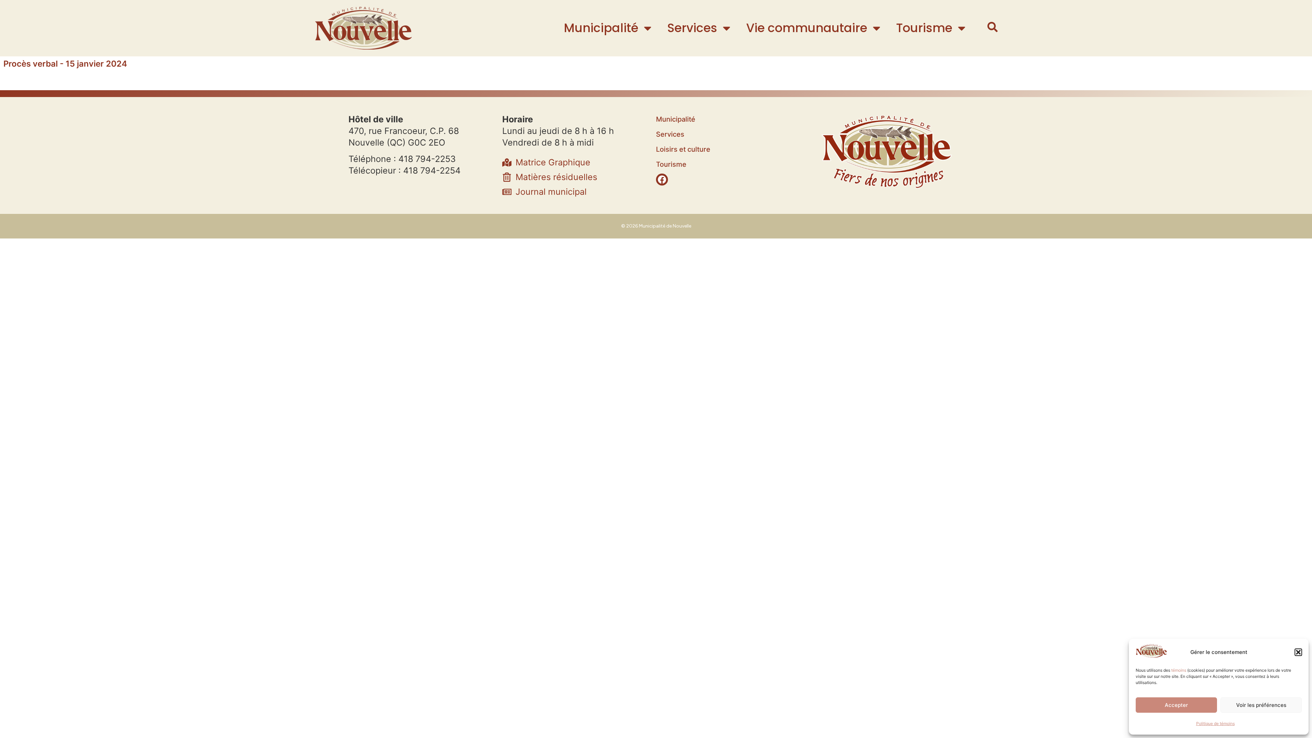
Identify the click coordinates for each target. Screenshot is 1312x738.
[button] (1298, 652)
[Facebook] (662, 180)
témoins (1178, 670)
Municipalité (601, 27)
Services (692, 27)
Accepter (1176, 705)
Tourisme (924, 27)
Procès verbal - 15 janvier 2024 (65, 64)
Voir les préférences (1261, 705)
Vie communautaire (806, 27)
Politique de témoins (1215, 723)
